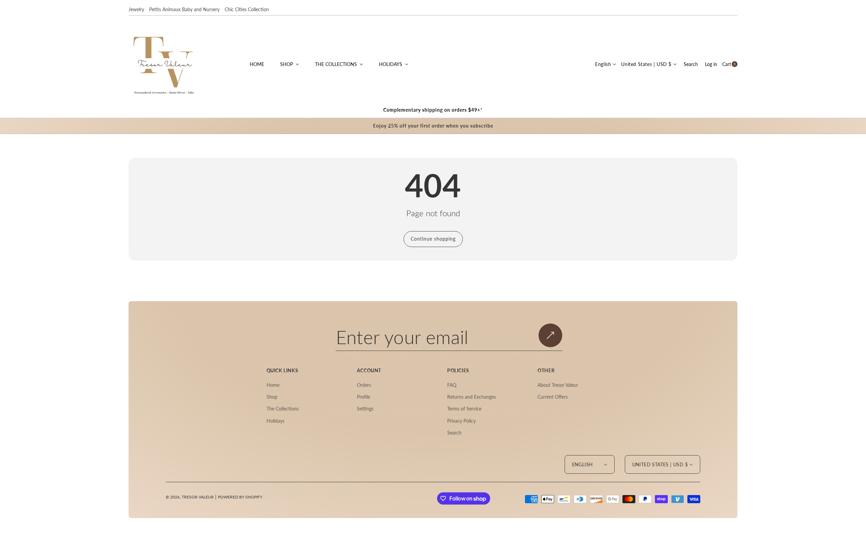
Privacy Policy (461, 421)
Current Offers (553, 397)
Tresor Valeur (198, 496)
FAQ (451, 385)
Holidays (275, 421)
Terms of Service (464, 408)
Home (273, 385)
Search (454, 433)
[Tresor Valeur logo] (164, 64)
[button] (691, 64)
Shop (272, 397)
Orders (364, 385)
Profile (363, 397)
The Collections (283, 408)
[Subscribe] (550, 335)
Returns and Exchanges (471, 397)
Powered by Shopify (240, 496)
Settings (365, 408)
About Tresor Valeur (558, 385)
